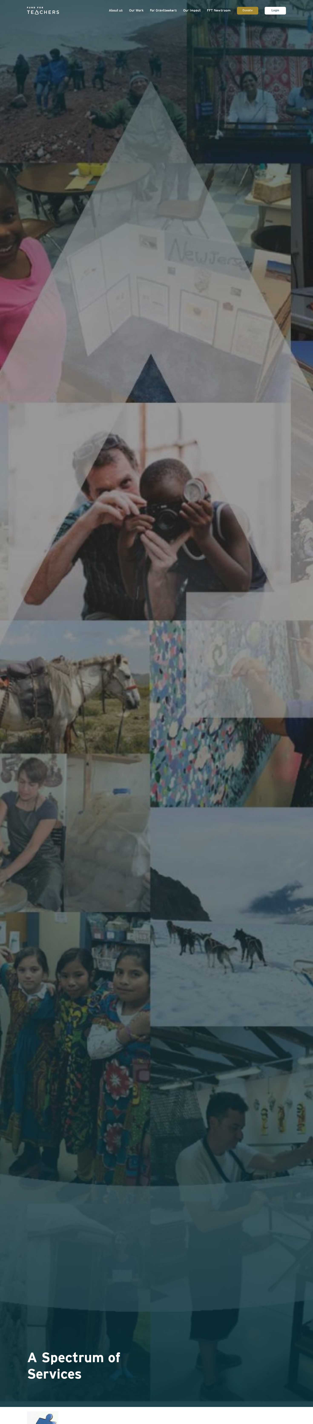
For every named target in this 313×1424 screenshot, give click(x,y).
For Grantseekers (163, 10)
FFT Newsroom (219, 10)
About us (116, 10)
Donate (248, 10)
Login (275, 10)
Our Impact (192, 10)
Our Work (136, 10)
